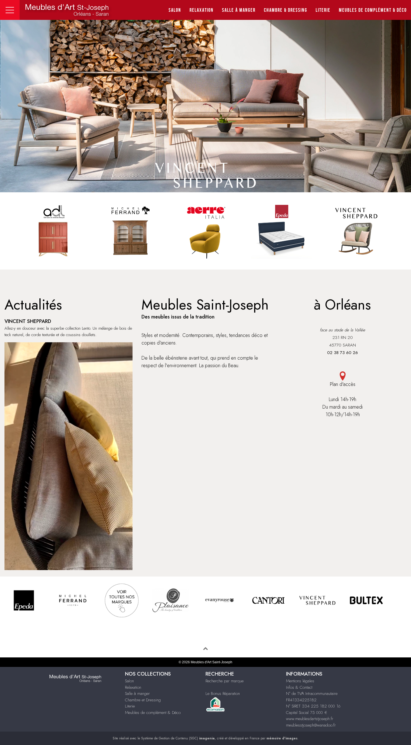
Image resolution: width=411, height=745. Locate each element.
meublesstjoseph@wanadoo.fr (311, 725)
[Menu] (10, 10)
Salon (175, 10)
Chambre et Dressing (143, 700)
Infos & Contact (299, 687)
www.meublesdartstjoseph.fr (309, 719)
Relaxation (202, 10)
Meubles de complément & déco (373, 10)
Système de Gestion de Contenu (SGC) (178, 738)
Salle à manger (239, 10)
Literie (323, 10)
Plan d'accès (342, 384)
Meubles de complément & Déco (153, 712)
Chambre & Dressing (285, 10)
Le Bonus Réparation (223, 693)
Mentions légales (300, 681)
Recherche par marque (225, 681)
